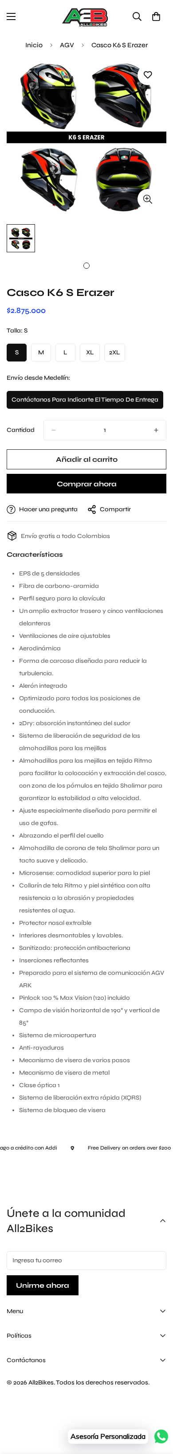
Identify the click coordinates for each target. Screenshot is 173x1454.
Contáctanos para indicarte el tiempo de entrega (85, 402)
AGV (67, 45)
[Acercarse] (147, 199)
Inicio (34, 45)
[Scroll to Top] (157, 1407)
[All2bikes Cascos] (86, 16)
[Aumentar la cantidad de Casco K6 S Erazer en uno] (156, 430)
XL (93, 355)
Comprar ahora (87, 484)
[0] (156, 16)
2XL (117, 355)
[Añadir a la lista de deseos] (147, 75)
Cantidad (21, 430)
